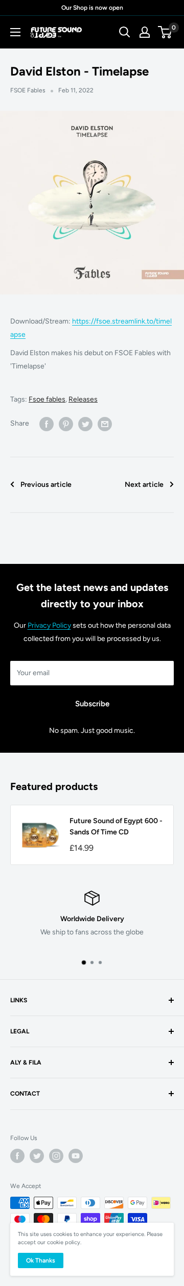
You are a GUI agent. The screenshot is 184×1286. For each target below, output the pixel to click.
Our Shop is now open (92, 7)
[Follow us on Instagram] (56, 1156)
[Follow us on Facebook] (17, 1156)
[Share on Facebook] (46, 424)
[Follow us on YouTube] (75, 1156)
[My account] (145, 32)
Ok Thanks (40, 1260)
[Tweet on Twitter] (85, 424)
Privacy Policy (49, 625)
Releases (83, 399)
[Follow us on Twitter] (37, 1156)
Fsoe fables (47, 399)
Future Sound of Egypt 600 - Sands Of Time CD (116, 826)
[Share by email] (105, 424)
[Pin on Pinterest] (66, 424)
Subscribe (92, 703)
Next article (144, 484)
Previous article (46, 484)
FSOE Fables (27, 90)
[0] (165, 32)
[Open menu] (15, 32)
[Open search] (124, 32)
